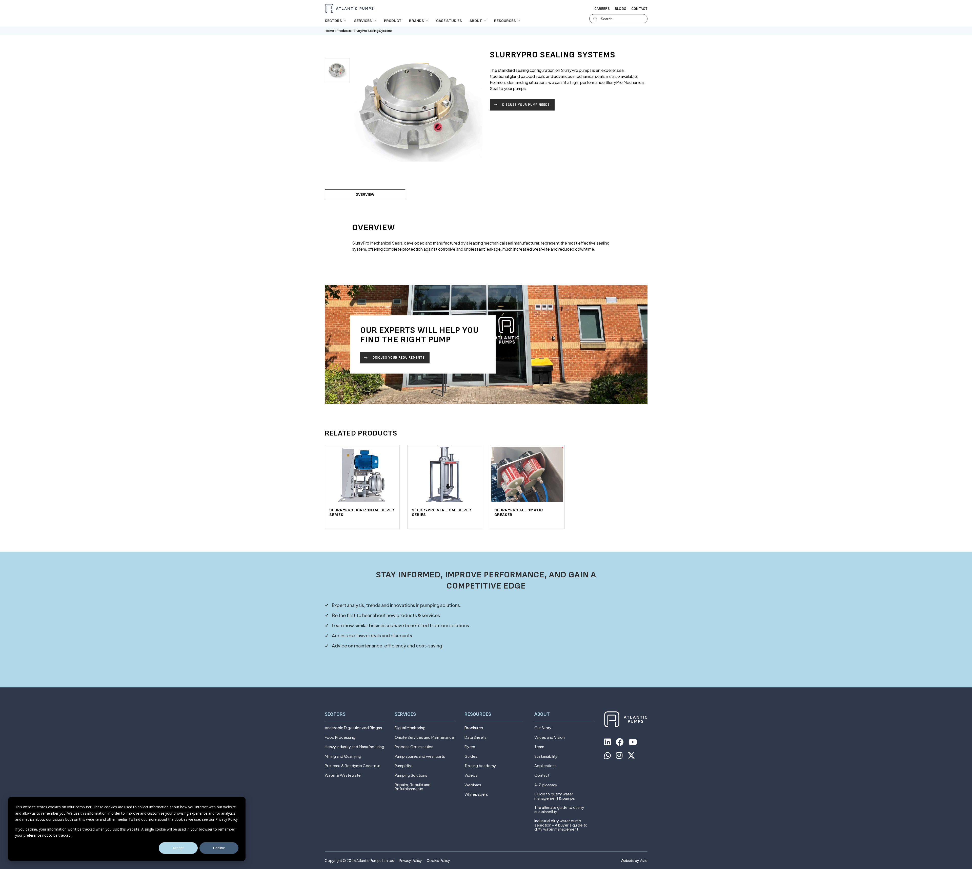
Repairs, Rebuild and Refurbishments (413, 787)
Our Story (542, 728)
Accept (178, 847)
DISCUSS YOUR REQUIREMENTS (399, 358)
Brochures (473, 728)
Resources (477, 714)
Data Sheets (475, 737)
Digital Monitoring (410, 728)
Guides (470, 756)
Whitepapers (476, 794)
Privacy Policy (410, 860)
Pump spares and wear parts (420, 756)
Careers (602, 9)
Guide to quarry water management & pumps (554, 796)
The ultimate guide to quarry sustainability (559, 809)
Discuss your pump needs (526, 105)
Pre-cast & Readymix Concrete (352, 766)
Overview (365, 194)
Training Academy (480, 766)
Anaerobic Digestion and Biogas (353, 728)
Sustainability (545, 756)
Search (607, 18)
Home (329, 31)
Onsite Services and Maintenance (424, 737)
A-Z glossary (545, 785)
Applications (545, 766)
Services (405, 714)
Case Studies (449, 21)
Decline (219, 847)
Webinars (472, 785)
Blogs (620, 9)
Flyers (469, 747)
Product (392, 21)
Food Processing (340, 737)
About (542, 714)
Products (344, 31)
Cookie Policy (438, 860)
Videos (470, 775)
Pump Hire (404, 766)
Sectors (335, 714)
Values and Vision (549, 737)
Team (539, 747)
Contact (639, 9)
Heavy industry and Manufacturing (354, 747)
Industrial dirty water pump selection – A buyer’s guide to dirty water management (561, 825)
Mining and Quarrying (343, 756)
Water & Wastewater (343, 775)
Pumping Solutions (411, 775)
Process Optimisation (414, 747)
